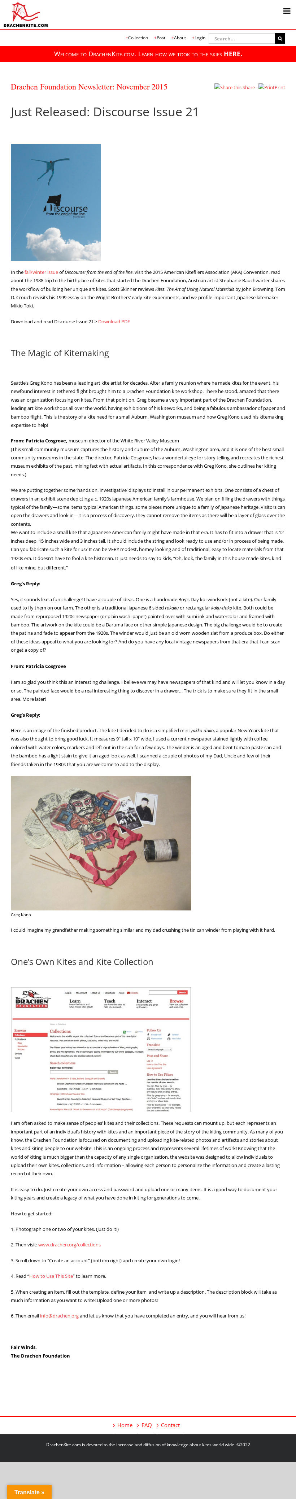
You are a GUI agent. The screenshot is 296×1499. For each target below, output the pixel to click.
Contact (170, 1425)
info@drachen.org (59, 1315)
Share (248, 87)
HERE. (233, 53)
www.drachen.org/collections (69, 1244)
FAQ (147, 1425)
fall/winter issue (41, 272)
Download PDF (114, 321)
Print (280, 87)
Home (124, 1425)
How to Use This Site (51, 1276)
